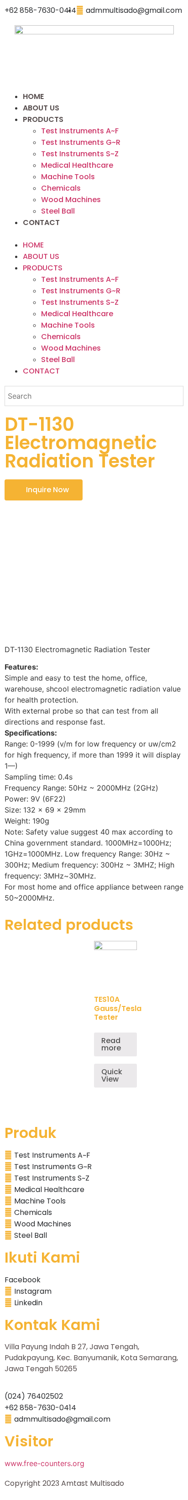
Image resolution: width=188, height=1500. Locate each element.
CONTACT (41, 222)
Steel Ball (58, 211)
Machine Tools (68, 176)
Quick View (111, 1075)
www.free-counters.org (44, 1463)
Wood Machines (71, 199)
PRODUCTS (43, 119)
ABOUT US (41, 108)
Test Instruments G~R (80, 142)
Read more (111, 1044)
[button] (94, 233)
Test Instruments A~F (80, 131)
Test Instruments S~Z (80, 153)
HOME (33, 96)
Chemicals (61, 188)
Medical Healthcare (77, 165)
